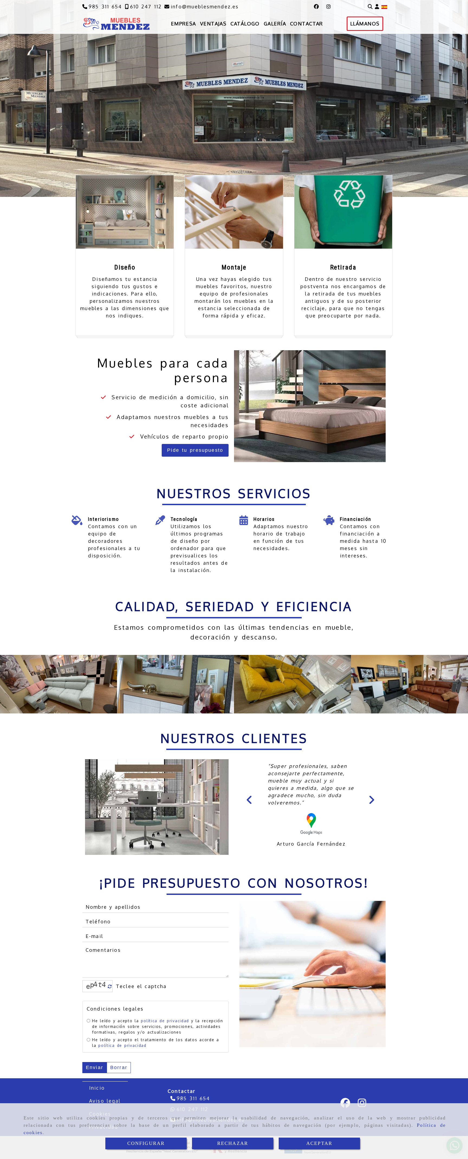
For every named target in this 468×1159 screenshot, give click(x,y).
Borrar (118, 1067)
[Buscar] (370, 6)
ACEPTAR (319, 1143)
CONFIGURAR (146, 1143)
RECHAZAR (232, 1143)
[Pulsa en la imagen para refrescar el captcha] (96, 986)
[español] (384, 6)
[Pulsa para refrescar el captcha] (110, 987)
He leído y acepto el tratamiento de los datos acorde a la (155, 1042)
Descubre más (55, 129)
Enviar (94, 1067)
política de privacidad (165, 1020)
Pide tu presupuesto (195, 450)
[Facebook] (316, 6)
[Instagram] (328, 6)
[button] (377, 6)
